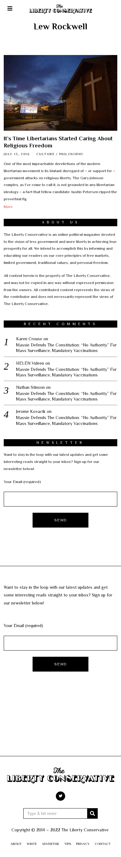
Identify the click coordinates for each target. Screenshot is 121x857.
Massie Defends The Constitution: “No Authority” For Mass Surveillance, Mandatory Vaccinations (66, 347)
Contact (103, 844)
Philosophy (71, 154)
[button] (92, 813)
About (16, 844)
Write (32, 844)
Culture (45, 154)
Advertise (50, 844)
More (8, 207)
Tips (67, 844)
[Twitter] (60, 796)
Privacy (83, 844)
